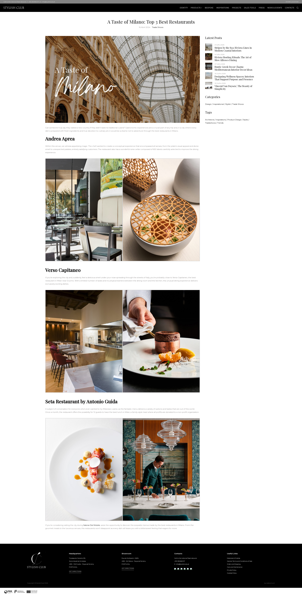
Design (208, 104)
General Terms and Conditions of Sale (239, 561)
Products (196, 8)
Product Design (235, 120)
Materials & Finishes (233, 558)
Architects (210, 120)
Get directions (75, 571)
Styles (246, 120)
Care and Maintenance (234, 567)
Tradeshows (211, 123)
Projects (236, 8)
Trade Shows (157, 27)
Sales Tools (250, 8)
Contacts (289, 8)
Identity (184, 8)
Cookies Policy (232, 573)
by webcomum (269, 583)
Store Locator (292, 2)
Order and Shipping (234, 564)
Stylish (228, 104)
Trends (220, 123)
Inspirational (219, 104)
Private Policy (231, 570)
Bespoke (209, 8)
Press (262, 8)
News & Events (274, 8)
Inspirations (222, 8)
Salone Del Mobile (91, 525)
